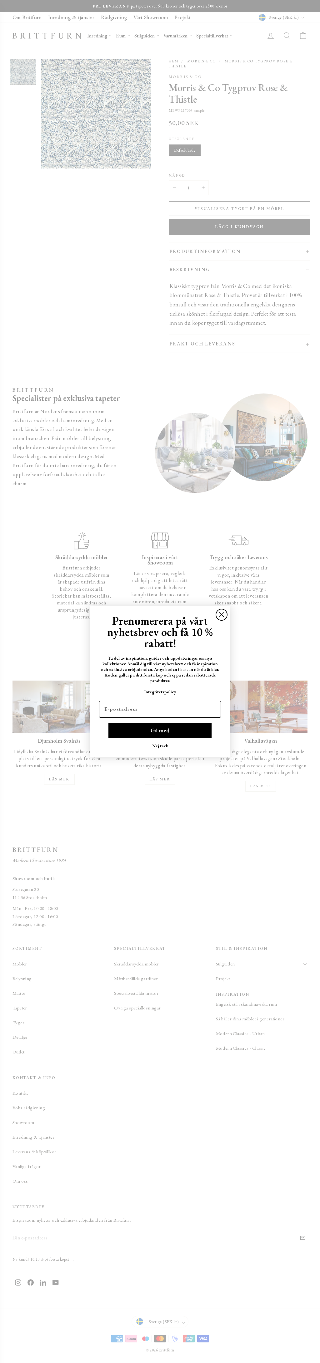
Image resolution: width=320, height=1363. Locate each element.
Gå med (160, 730)
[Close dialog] (221, 614)
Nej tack (160, 746)
